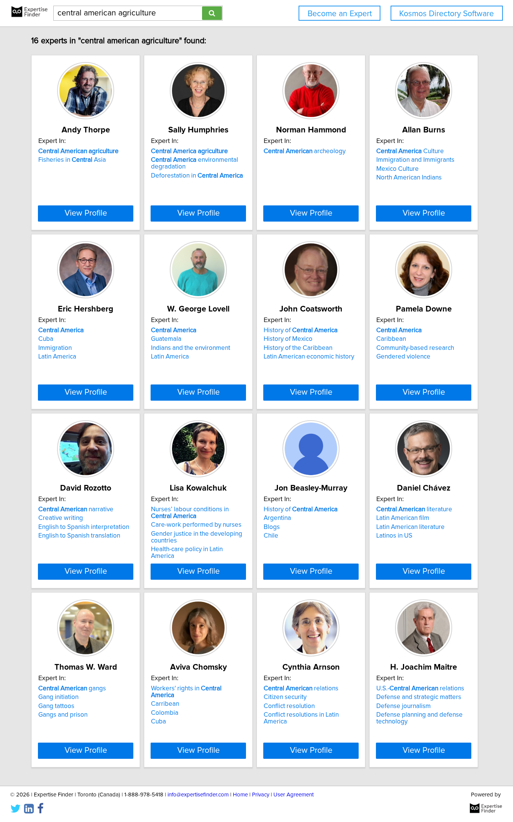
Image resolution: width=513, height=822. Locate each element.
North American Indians (409, 177)
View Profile (86, 213)
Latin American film (402, 518)
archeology (305, 151)
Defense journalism (403, 706)
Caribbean (391, 339)
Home (240, 795)
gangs (72, 688)
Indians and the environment (190, 348)
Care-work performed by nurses (196, 524)
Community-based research (415, 348)
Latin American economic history (309, 356)
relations (301, 688)
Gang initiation (58, 697)
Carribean (165, 703)
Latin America (57, 356)
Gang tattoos (56, 706)
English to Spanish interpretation (83, 527)
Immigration (55, 348)
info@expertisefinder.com (198, 795)
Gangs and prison (63, 714)
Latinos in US (394, 535)
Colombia (164, 713)
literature (414, 509)
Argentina (277, 518)
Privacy (260, 795)
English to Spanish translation (79, 535)
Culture (410, 151)
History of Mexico (288, 339)
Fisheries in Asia (72, 159)
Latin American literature (410, 527)
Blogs (272, 527)
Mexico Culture (397, 169)
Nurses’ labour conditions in (190, 513)
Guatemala (166, 339)
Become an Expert (340, 14)
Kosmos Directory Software (446, 14)
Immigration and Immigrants (415, 159)
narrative (75, 509)
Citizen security (285, 697)
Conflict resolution (289, 706)
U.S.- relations (420, 688)
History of (301, 330)
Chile (271, 535)
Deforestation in (197, 175)
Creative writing (60, 518)
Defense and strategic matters (418, 697)
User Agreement (293, 795)
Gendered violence (403, 356)
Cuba (45, 339)
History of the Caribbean (298, 348)
